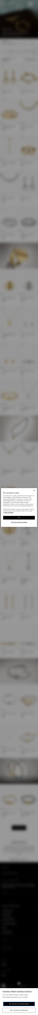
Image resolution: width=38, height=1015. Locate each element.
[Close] (19, 983)
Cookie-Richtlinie (8, 512)
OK (19, 517)
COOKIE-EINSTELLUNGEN (19, 522)
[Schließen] (34, 490)
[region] (19, 507)
